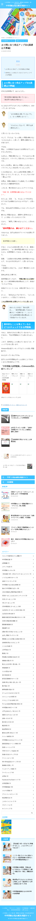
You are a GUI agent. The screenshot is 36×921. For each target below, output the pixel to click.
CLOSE (18, 64)
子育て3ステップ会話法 (14, 908)
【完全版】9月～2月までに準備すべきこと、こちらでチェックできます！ (23, 846)
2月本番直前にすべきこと (9, 405)
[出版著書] (6, 833)
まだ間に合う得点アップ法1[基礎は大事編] (17, 69)
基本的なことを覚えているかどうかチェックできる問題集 (18, 74)
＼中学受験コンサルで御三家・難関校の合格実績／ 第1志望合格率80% (18, 913)
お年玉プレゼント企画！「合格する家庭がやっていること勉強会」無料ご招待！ (21, 429)
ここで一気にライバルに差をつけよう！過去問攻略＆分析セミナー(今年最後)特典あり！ (22, 857)
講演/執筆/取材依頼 (15, 910)
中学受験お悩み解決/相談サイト (18, 6)
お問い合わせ (25, 910)
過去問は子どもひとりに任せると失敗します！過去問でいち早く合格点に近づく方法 (22, 882)
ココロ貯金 (4, 908)
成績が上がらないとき (21, 405)
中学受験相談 (25, 908)
